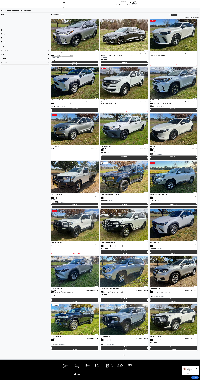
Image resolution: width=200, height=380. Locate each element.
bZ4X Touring (76, 366)
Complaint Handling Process (105, 376)
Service (91, 6)
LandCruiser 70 (87, 365)
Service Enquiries (120, 365)
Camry (64, 366)
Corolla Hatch (65, 365)
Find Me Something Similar (173, 64)
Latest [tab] (181, 14)
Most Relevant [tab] (174, 14)
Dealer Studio (69, 377)
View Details (74, 64)
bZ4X (75, 365)
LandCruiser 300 (77, 374)
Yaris (64, 364)
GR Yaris (96, 364)
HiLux (86, 364)
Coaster (86, 368)
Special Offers (85, 6)
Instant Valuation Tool (110, 368)
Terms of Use (99, 376)
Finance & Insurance (108, 6)
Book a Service (119, 364)
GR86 (96, 365)
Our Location (130, 364)
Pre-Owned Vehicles (76, 6)
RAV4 (75, 364)
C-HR (75, 368)
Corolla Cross (76, 372)
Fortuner (75, 369)
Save (96, 50)
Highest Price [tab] (187, 14)
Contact (132, 6)
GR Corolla (97, 366)
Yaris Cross (76, 370)
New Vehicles (68, 6)
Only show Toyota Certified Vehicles (192, 17)
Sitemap (91, 376)
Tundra (86, 366)
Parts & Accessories (99, 6)
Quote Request (108, 369)
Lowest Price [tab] (194, 14)
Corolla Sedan (65, 367)
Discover (127, 6)
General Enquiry (130, 365)
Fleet (115, 6)
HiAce (86, 367)
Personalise (121, 6)
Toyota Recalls (119, 366)
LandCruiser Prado (77, 367)
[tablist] (184, 15)
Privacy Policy (95, 376)
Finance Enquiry (75, 62)
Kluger (75, 373)
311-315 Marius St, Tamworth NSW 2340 (123, 4)
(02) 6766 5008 (134, 4)
